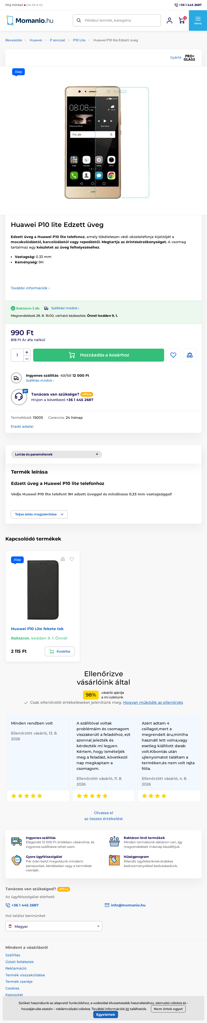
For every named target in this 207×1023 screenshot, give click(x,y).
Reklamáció (15, 968)
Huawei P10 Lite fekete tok (37, 628)
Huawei (36, 40)
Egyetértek (105, 1014)
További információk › (30, 288)
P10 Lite (79, 40)
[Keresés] (79, 20)
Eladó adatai (22, 426)
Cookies (12, 988)
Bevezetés (13, 40)
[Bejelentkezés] (169, 20)
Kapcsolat (14, 995)
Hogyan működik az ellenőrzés (153, 702)
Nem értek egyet (168, 1009)
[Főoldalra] (29, 20)
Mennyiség (17, 355)
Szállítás (12, 955)
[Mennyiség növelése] (27, 352)
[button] (198, 20)
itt (127, 1009)
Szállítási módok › (65, 308)
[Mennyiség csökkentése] (27, 358)
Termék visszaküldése (25, 975)
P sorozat (57, 40)
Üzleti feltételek (19, 962)
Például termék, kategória (108, 20)
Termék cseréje (19, 981)
